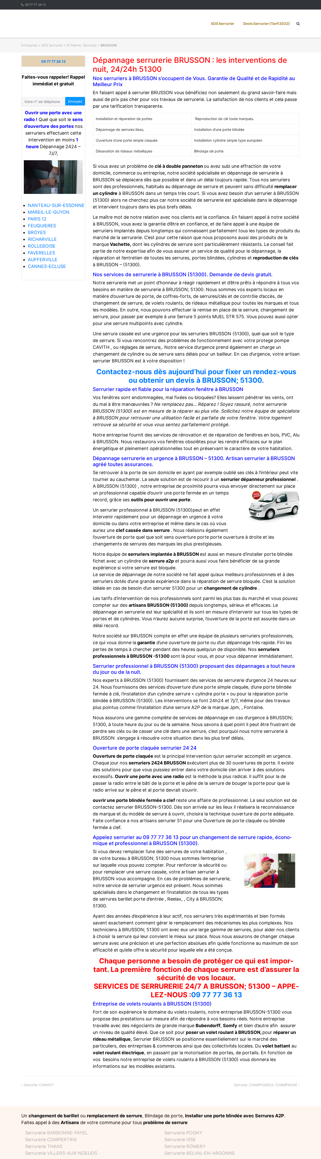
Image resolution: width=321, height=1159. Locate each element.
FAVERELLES (41, 252)
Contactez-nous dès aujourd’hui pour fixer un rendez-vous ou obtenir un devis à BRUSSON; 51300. (196, 375)
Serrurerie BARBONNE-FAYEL (56, 1132)
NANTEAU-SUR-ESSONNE (56, 205)
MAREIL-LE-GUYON (48, 212)
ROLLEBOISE (41, 246)
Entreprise (29, 45)
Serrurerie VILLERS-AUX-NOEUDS (61, 1153)
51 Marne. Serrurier (81, 45)
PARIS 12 (37, 219)
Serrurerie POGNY (183, 1132)
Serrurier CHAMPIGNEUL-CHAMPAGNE (265, 1085)
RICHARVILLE (42, 239)
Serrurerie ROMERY (185, 1146)
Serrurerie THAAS (43, 1146)
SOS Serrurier (222, 23)
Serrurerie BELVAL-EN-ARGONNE (199, 1153)
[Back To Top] (308, 1147)
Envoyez (75, 101)
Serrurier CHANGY (39, 1085)
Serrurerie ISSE (180, 1139)
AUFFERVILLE (42, 259)
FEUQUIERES (42, 225)
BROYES (37, 232)
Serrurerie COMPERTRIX (51, 1139)
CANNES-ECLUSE (47, 266)
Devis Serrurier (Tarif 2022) (266, 23)
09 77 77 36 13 (35, 5)
